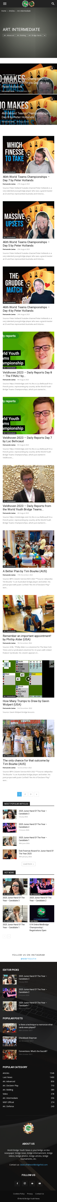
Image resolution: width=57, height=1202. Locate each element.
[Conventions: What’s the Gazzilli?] (10, 1055)
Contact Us (39, 1194)
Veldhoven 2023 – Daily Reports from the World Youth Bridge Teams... (27, 507)
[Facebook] (17, 1183)
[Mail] (32, 1183)
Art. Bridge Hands (35, 35)
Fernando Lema (8, 91)
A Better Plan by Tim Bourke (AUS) (25, 571)
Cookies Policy (18, 1194)
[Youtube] (39, 1183)
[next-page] (36, 794)
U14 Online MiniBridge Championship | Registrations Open (39, 927)
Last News (34, 921)
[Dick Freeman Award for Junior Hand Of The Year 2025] (10, 854)
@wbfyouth (28, 958)
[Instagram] (25, 1183)
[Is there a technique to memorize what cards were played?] (10, 1028)
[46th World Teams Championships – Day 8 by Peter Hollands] (28, 119)
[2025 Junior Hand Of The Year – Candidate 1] (10, 841)
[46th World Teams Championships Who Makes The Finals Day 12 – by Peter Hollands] (28, 88)
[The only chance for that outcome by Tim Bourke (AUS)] (28, 738)
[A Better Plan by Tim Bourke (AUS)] (28, 549)
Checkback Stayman (28, 1038)
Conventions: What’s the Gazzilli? (33, 1051)
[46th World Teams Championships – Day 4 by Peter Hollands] (28, 285)
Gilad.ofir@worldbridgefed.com (34, 1164)
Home (3, 11)
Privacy (30, 1194)
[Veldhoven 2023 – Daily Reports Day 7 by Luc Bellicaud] (28, 415)
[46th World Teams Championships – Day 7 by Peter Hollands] (28, 154)
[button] (4, 3)
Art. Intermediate (9, 75)
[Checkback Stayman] (10, 1041)
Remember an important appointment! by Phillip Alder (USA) (27, 637)
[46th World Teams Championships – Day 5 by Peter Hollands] (28, 220)
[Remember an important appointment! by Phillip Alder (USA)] (28, 613)
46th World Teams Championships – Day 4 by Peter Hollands (26, 309)
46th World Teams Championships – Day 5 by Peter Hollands (26, 243)
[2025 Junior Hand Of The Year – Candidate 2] (10, 828)
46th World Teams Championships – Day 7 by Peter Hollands (26, 178)
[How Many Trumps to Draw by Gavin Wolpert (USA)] (28, 679)
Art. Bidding (21, 35)
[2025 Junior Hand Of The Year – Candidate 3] (10, 814)
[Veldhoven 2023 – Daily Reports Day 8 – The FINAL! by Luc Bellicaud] (28, 350)
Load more (27, 864)
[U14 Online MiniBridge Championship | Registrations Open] (42, 913)
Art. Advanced (9, 35)
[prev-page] (4, 936)
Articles (12, 11)
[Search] (53, 3)
